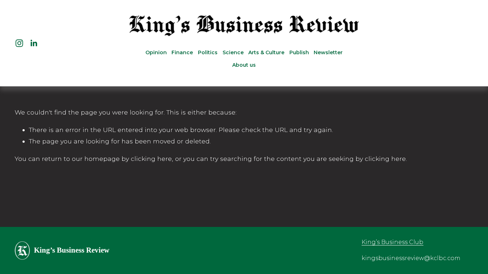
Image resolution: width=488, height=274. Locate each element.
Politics (208, 52)
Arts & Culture (266, 52)
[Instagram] (19, 43)
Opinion (156, 52)
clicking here (151, 158)
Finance (182, 52)
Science (233, 52)
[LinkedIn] (33, 43)
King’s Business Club (392, 242)
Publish (299, 52)
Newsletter (328, 52)
